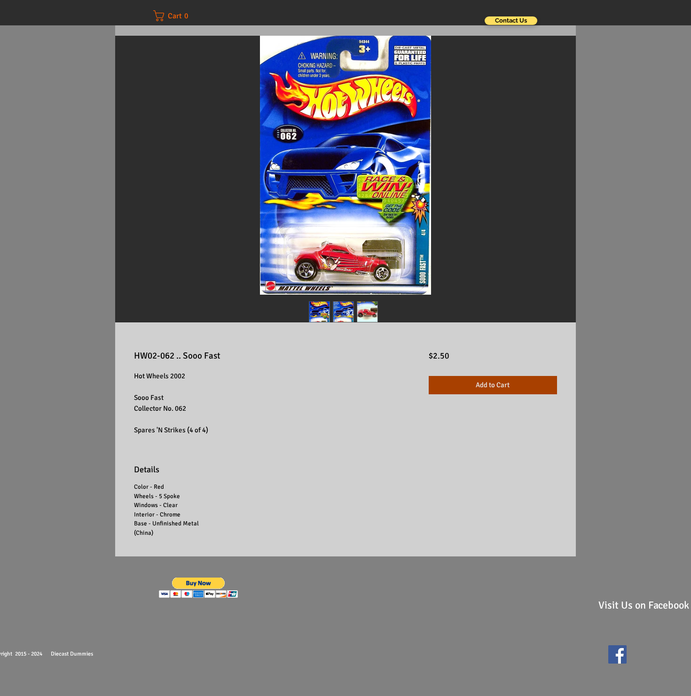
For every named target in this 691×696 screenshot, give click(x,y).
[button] (177, 15)
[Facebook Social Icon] (617, 654)
